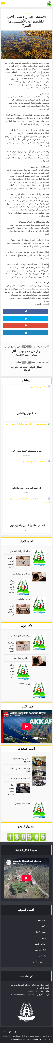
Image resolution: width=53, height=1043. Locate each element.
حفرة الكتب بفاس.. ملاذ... (19, 803)
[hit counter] (26, 837)
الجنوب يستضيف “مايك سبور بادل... (26, 451)
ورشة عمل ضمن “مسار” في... (19, 769)
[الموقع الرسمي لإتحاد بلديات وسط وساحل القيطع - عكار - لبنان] (49, 3)
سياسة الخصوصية (18, 1039)
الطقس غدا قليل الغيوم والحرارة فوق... (26, 525)
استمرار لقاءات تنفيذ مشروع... (21, 759)
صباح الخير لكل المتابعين (20, 551)
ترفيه (26, 13)
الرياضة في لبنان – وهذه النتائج (26, 488)
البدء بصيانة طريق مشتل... (19, 778)
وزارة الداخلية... (23, 599)
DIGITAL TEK (40, 1039)
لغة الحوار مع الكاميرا (26, 413)
